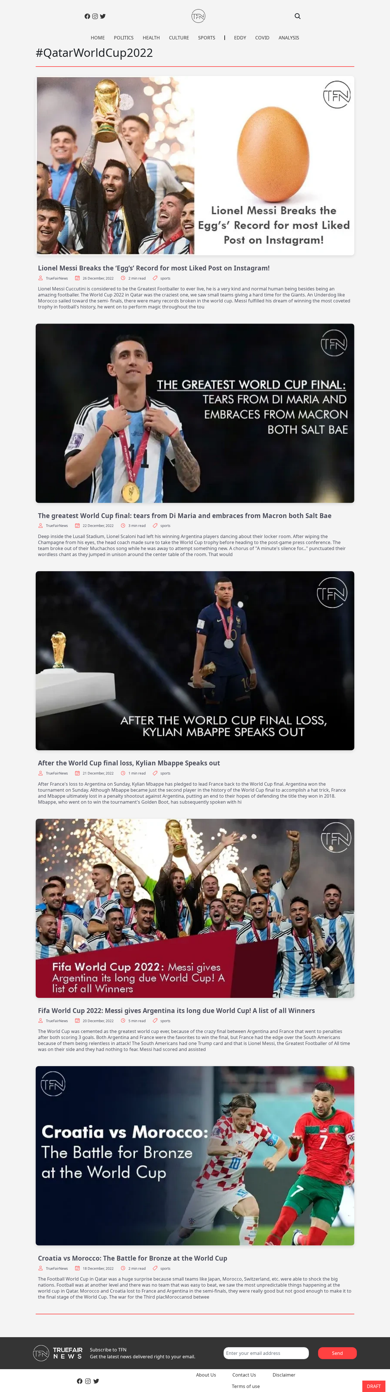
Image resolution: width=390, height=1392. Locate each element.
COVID (262, 38)
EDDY (240, 38)
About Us (206, 1375)
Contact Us (244, 1375)
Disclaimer (284, 1375)
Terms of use (246, 1386)
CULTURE (179, 38)
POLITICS (124, 38)
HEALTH (151, 38)
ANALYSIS (289, 38)
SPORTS (206, 38)
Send (337, 1353)
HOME (98, 38)
